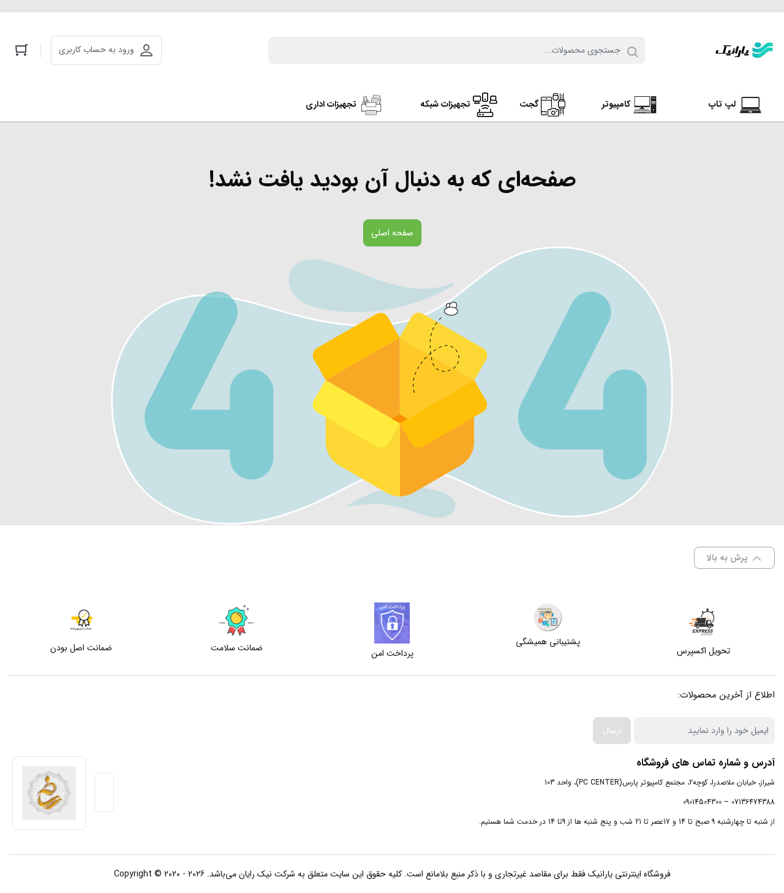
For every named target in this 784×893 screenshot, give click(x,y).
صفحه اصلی (392, 233)
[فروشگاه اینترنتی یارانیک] (744, 50)
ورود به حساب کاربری (96, 49)
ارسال (612, 730)
